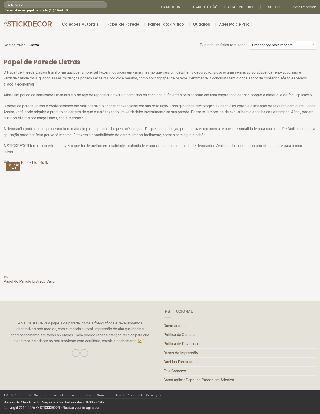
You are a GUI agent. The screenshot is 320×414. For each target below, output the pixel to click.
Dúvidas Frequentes (180, 362)
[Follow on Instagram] (76, 353)
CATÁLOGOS (170, 7)
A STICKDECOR (14, 395)
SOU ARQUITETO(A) (203, 7)
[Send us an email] (84, 353)
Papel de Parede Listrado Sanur (30, 281)
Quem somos (175, 326)
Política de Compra (179, 334)
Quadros (201, 24)
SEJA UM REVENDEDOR (239, 7)
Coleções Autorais (80, 24)
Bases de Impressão (181, 353)
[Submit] (103, 4)
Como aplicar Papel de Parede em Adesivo (199, 380)
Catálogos (153, 395)
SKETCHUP (275, 7)
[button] (304, 24)
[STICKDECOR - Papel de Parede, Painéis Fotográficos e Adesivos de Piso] (29, 24)
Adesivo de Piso (234, 24)
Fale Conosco (175, 371)
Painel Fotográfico (166, 24)
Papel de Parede (123, 24)
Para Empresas (304, 7)
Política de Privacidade (182, 344)
